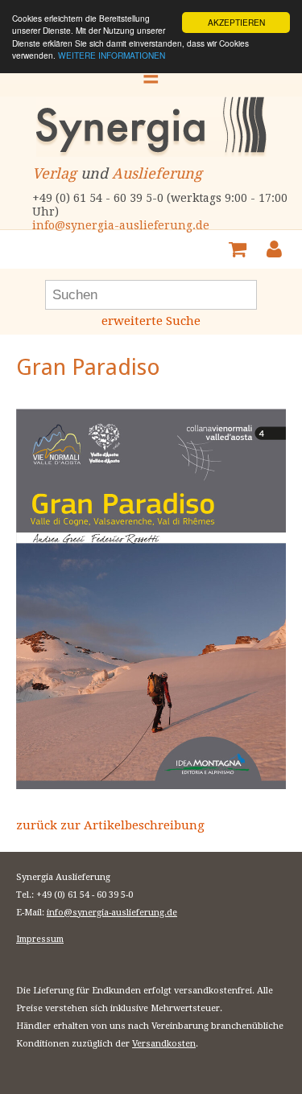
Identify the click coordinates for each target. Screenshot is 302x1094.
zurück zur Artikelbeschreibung (110, 825)
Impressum (40, 939)
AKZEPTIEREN (236, 22)
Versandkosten (164, 1043)
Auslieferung (157, 173)
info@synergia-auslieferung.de (120, 225)
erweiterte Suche (151, 321)
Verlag (54, 173)
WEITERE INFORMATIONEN (111, 55)
